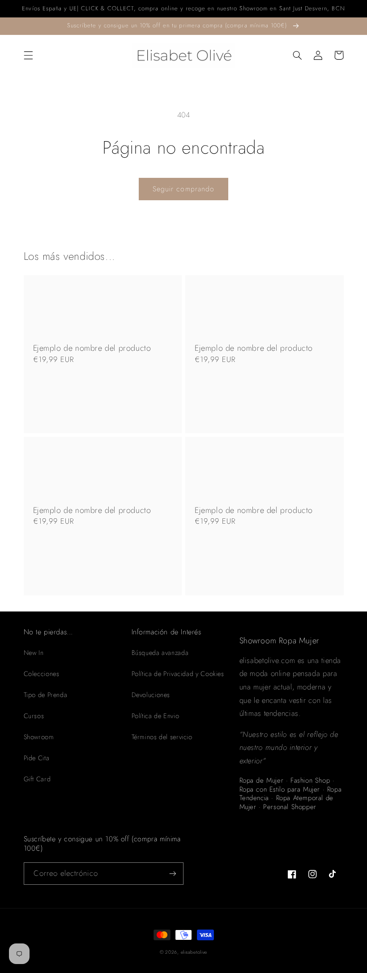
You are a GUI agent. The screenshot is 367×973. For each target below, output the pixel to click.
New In (34, 653)
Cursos (34, 716)
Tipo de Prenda (46, 695)
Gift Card (37, 779)
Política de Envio (155, 716)
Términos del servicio (162, 737)
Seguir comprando (183, 189)
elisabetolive (194, 952)
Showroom (39, 737)
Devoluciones (151, 695)
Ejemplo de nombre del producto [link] (92, 348)
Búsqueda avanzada (160, 653)
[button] (28, 55)
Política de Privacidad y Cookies (178, 674)
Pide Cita (37, 758)
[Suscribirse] (172, 873)
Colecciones (42, 674)
